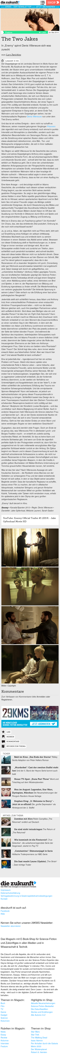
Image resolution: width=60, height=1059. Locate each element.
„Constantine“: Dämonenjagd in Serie (33, 851)
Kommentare (13, 742)
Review (4, 1037)
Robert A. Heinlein (39, 1052)
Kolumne (5, 1040)
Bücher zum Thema (16, 746)
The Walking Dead (39, 1037)
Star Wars (35, 1031)
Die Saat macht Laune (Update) (30, 861)
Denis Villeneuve (34, 116)
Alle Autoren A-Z (38, 1014)
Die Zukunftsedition (39, 1009)
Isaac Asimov (37, 1040)
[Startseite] (9, 3)
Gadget (4, 1014)
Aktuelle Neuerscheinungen (43, 1003)
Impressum (6, 890)
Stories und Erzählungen (42, 1012)
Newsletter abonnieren (11, 926)
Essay (3, 1034)
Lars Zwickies (13, 55)
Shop (51, 2)
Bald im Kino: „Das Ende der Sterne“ (32, 757)
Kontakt (4, 898)
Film (2, 1006)
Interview (5, 1043)
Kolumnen (5, 1020)
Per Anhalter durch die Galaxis (44, 1043)
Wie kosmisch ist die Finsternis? (30, 840)
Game (3, 1012)
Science (4, 1017)
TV (2, 1009)
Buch (3, 1003)
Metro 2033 (36, 1046)
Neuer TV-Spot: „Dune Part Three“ (32, 779)
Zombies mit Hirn (23, 819)
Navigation (43, 3)
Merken (10, 737)
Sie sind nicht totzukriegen (28, 829)
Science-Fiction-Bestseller (42, 1006)
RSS (3, 913)
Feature (4, 1046)
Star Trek (35, 1034)
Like (8, 732)
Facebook (5, 910)
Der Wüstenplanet (39, 1049)
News (3, 1031)
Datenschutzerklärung (10, 892)
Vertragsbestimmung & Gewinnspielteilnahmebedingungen (26, 895)
